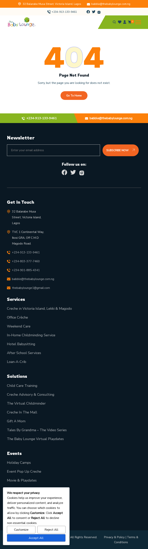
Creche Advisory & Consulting (30, 394)
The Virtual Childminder (26, 403)
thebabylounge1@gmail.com (31, 288)
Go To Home (74, 95)
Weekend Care (18, 326)
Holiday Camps (19, 462)
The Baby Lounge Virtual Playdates (35, 439)
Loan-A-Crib (16, 361)
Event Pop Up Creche (24, 471)
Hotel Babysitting (21, 344)
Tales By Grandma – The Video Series (37, 430)
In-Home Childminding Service (31, 335)
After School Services (24, 353)
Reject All (51, 530)
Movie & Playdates (22, 480)
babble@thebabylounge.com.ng (110, 4)
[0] (129, 23)
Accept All (36, 538)
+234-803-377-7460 (26, 261)
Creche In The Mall (22, 412)
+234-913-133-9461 (64, 12)
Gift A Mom (16, 421)
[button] (138, 22)
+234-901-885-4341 (26, 270)
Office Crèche (17, 317)
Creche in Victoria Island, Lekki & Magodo (39, 308)
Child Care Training (22, 385)
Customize (21, 530)
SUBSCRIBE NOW (117, 150)
